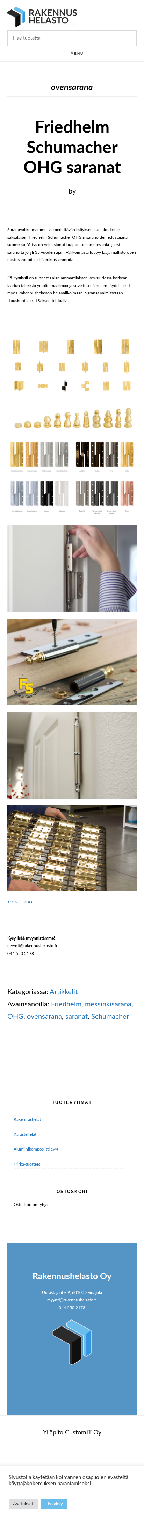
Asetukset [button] (23, 1504)
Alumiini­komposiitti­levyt (36, 1149)
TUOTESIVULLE (21, 902)
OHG (15, 1016)
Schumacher (110, 1016)
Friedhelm (66, 1004)
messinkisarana (108, 1004)
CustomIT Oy (83, 1433)
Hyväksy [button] (54, 1504)
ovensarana (44, 1016)
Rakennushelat (27, 1119)
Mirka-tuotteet (27, 1164)
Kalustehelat (25, 1134)
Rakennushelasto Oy (42, 16)
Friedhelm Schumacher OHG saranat (72, 147)
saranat (76, 1016)
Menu (77, 53)
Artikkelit (64, 992)
